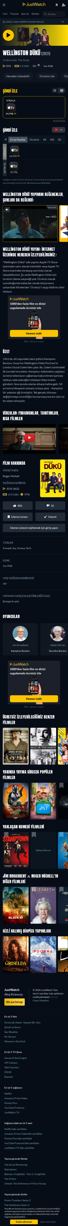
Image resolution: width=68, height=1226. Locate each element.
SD (59, 139)
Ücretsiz (34, 139)
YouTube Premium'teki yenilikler (21, 1143)
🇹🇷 (56, 129)
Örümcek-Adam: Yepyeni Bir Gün (22, 1022)
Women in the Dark (14, 1041)
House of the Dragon (15, 1057)
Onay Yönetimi (41, 1000)
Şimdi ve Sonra (12, 1027)
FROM (8, 1072)
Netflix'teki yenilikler (15, 1129)
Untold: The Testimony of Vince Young (25, 1183)
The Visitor (10, 1178)
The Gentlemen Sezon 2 (16, 1204)
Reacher (8, 1076)
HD (52, 139)
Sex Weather (11, 1031)
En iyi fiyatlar (18, 139)
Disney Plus (10, 1102)
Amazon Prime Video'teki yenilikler (23, 1133)
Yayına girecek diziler (16, 1194)
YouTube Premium (14, 1107)
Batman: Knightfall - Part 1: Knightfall (24, 1174)
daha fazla (41, 235)
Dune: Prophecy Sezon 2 (17, 1200)
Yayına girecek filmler (16, 1158)
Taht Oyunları (11, 1067)
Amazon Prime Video (15, 1098)
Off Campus (10, 1062)
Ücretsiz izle (47, 76)
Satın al (4, 168)
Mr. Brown (10, 1036)
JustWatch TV (11, 1112)
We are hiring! (14, 1002)
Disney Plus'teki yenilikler (18, 1138)
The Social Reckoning (15, 1164)
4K (44, 139)
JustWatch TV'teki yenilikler (19, 1147)
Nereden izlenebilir (18, 76)
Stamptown (10, 1169)
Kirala (10, 100)
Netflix (8, 1093)
